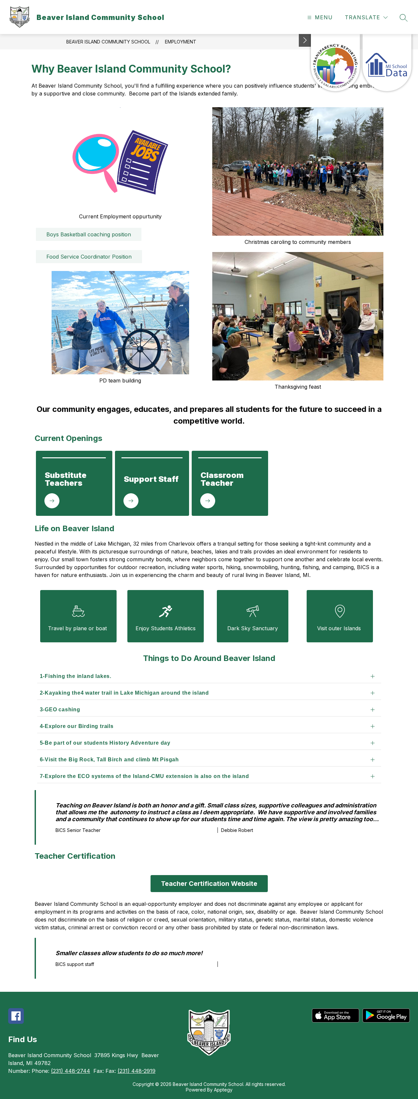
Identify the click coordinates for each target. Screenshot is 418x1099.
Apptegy (223, 1089)
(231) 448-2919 (136, 1071)
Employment (180, 41)
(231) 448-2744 (70, 1071)
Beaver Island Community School (108, 41)
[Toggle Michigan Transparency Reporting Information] (305, 40)
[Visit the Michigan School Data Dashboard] (386, 62)
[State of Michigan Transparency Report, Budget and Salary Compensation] (335, 62)
